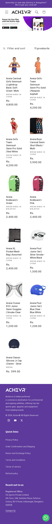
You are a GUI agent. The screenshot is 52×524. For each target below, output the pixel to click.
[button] (6, 12)
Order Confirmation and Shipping (20, 446)
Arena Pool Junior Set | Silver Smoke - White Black (37, 253)
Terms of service (13, 466)
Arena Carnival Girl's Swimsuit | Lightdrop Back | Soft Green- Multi (13, 84)
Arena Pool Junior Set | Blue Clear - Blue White (36, 308)
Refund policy (12, 473)
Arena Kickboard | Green (12, 200)
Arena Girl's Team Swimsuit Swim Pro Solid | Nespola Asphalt (38, 86)
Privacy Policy (12, 439)
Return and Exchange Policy (18, 453)
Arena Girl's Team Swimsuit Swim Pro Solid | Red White (14, 145)
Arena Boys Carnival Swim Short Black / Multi (37, 144)
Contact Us (11, 510)
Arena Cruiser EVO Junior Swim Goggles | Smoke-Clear (13, 308)
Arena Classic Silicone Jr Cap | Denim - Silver (14, 360)
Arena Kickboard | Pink (35, 200)
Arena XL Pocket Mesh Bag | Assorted (13, 251)
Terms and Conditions (15, 460)
